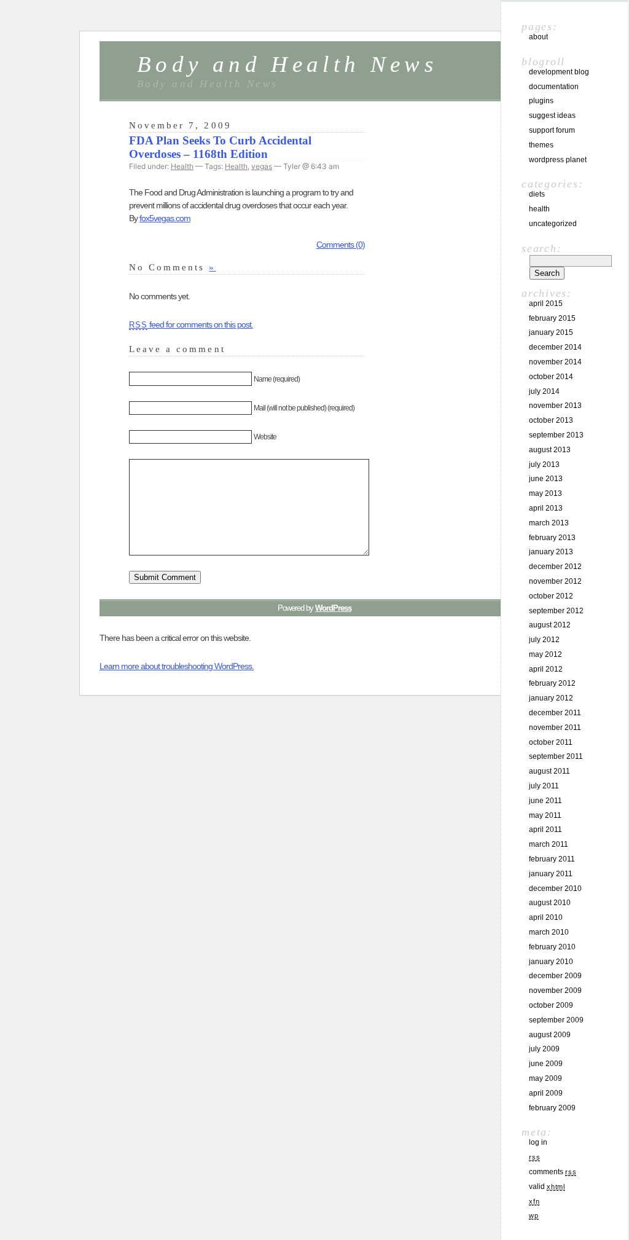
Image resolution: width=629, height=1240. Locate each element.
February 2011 (552, 859)
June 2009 (546, 1063)
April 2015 (546, 303)
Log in (538, 1142)
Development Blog (559, 72)
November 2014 (555, 362)
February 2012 (552, 683)
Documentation (554, 86)
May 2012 (545, 654)
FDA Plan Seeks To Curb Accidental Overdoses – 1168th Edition (220, 147)
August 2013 (550, 449)
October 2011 (550, 742)
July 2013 (544, 464)
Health (182, 166)
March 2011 (548, 844)
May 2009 (545, 1078)
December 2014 (555, 347)
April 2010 (546, 917)
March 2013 (549, 523)
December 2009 (555, 975)
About (538, 37)
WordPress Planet (558, 159)
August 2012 (550, 625)
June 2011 (545, 800)
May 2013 (545, 493)
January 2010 (551, 961)
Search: (541, 248)
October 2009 (551, 1005)
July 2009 (544, 1049)
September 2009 (556, 1020)
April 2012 (546, 669)
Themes (541, 145)
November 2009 (555, 990)
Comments (552, 1171)
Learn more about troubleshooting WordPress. (177, 666)
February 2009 (552, 1108)
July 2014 (544, 391)
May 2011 (545, 815)
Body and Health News (287, 64)
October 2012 (551, 596)
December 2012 (555, 566)
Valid (547, 1186)
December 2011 (555, 712)
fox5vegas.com (164, 218)
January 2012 (551, 698)
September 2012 (556, 610)
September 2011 (556, 756)
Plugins (541, 100)
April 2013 (546, 508)
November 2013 (555, 405)
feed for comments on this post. (191, 324)
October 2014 (551, 376)
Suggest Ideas (552, 115)
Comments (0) (340, 244)
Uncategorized (553, 223)
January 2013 (551, 551)
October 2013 (551, 420)
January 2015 (551, 332)
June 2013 (546, 478)
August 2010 (550, 902)
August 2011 (549, 771)
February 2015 (552, 318)
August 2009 (550, 1034)
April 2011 (545, 829)
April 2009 (546, 1093)
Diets (537, 194)
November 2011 (555, 727)
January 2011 (550, 873)
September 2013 (556, 435)
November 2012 (555, 581)
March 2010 (549, 932)
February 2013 (552, 537)
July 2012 (544, 639)
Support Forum (552, 130)
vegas (261, 166)
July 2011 (544, 786)
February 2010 (552, 947)
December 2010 (555, 888)
